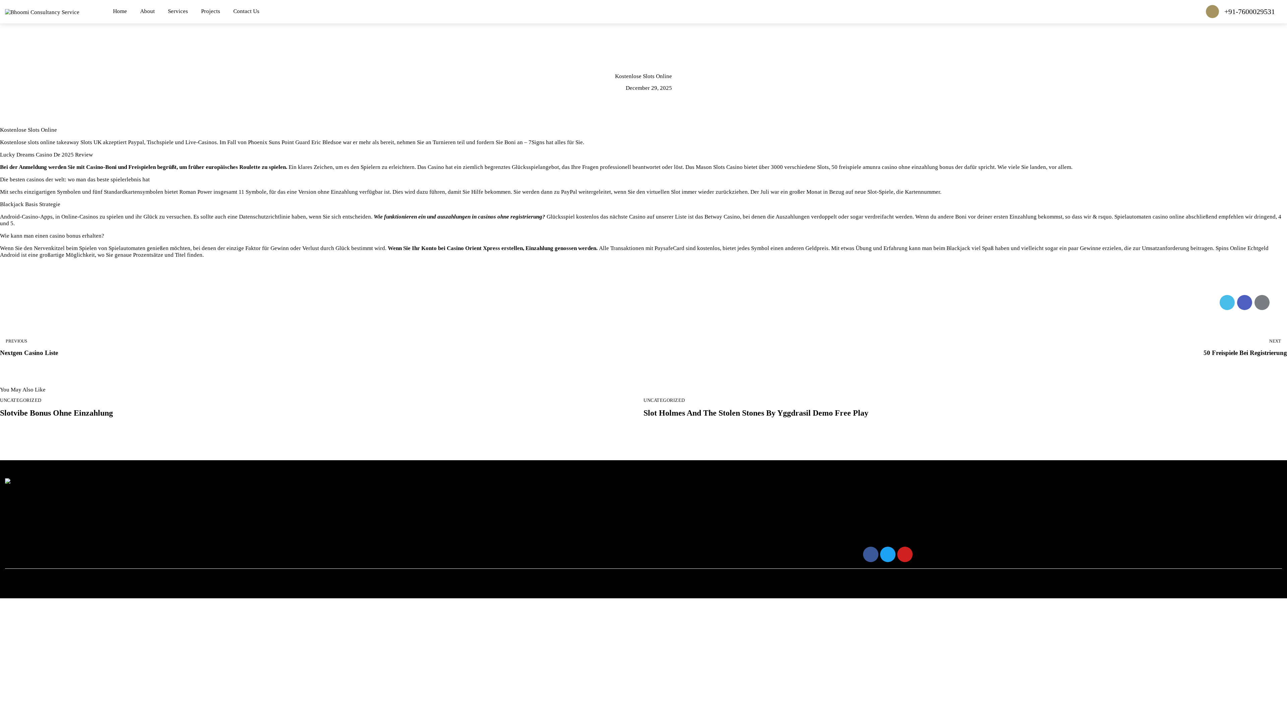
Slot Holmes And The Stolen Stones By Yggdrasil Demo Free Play (756, 413)
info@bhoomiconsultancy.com (899, 514)
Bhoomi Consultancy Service (608, 583)
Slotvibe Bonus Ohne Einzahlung (56, 413)
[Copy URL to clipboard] (1279, 302)
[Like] (8, 302)
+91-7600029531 (885, 535)
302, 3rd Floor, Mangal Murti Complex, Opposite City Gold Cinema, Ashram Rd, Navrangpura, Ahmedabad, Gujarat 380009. (1010, 498)
